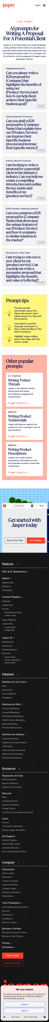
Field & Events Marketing (13, 720)
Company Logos (9, 888)
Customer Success (10, 847)
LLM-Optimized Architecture (15, 907)
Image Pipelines (9, 620)
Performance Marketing (12, 716)
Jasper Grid (7, 605)
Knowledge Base (9, 649)
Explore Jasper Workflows (14, 830)
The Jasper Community (12, 826)
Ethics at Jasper (9, 922)
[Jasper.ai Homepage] (9, 5)
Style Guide (10, 662)
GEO (4, 686)
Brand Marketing (9, 724)
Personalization (9, 693)
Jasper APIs (7, 623)
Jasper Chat (10, 615)
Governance (7, 914)
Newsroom (6, 877)
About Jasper (8, 873)
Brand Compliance (10, 783)
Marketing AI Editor (13, 612)
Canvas (5, 609)
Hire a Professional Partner (14, 851)
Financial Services (10, 738)
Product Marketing (10, 708)
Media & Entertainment (12, 754)
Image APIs (9, 630)
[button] (36, 541)
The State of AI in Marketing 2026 (17, 812)
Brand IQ (6, 653)
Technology (7, 746)
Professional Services (12, 757)
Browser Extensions (11, 892)
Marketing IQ (8, 642)
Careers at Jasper (10, 881)
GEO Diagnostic (9, 779)
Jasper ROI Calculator (12, 787)
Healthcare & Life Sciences (14, 742)
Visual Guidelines (12, 660)
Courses (5, 822)
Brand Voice (10, 657)
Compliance (7, 918)
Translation (7, 590)
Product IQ (7, 646)
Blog (4, 797)
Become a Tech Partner (12, 936)
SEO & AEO (7, 690)
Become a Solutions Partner (14, 932)
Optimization (8, 582)
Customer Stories (10, 801)
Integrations (7, 896)
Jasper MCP (10, 627)
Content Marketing (10, 712)
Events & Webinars (10, 804)
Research (6, 586)
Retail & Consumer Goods (13, 750)
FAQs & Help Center (11, 844)
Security (6, 911)
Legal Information (10, 884)
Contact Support (9, 840)
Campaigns (7, 697)
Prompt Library (8, 808)
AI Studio (6, 601)
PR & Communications (12, 727)
